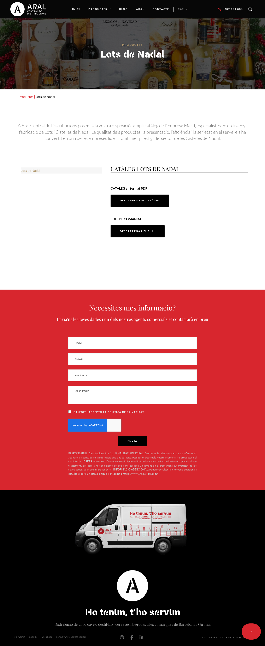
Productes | (27, 97)
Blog (123, 9)
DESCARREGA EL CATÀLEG (140, 200)
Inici (76, 9)
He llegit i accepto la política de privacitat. (108, 412)
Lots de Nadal (30, 170)
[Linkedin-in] (141, 637)
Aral (140, 9)
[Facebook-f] (131, 637)
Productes (97, 9)
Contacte (161, 9)
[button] (250, 9)
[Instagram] (122, 637)
